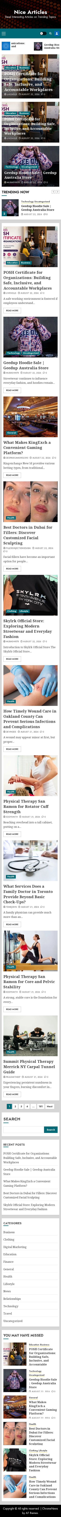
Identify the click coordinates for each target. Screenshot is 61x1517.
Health (10, 517)
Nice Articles (30, 12)
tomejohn (11, 907)
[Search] (50, 33)
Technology (12, 166)
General (11, 432)
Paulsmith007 (13, 1077)
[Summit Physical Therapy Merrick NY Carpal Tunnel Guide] (30, 1035)
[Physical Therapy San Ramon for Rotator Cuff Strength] (30, 775)
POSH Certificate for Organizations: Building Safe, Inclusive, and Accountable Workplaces (28, 81)
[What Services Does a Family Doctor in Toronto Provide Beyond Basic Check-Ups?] (30, 860)
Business (24, 67)
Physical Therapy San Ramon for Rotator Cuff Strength (25, 806)
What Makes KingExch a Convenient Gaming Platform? (27, 447)
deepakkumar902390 (17, 458)
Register (56, 33)
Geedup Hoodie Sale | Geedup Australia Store (30, 175)
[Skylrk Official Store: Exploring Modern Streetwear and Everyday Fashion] (30, 595)
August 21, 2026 (29, 732)
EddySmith (12, 817)
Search (11, 1119)
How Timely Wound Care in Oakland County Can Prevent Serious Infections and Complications (29, 718)
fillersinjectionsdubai (18, 548)
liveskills (12, 94)
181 (41, 1106)
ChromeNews (50, 1509)
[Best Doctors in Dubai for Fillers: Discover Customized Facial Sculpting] (30, 501)
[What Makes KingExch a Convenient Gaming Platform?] (30, 416)
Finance (8, 1262)
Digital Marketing (15, 1247)
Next (50, 1106)
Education (11, 67)
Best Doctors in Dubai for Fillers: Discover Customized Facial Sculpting (27, 535)
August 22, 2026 (30, 94)
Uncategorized (29, 166)
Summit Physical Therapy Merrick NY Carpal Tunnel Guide (29, 1066)
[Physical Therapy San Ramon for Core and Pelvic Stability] (30, 951)
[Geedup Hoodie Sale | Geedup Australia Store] (10, 207)
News (7, 1291)
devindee (11, 732)
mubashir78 (13, 182)
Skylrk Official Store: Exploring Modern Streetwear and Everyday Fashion (27, 628)
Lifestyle (24, 611)
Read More (12, 310)
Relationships (12, 1299)
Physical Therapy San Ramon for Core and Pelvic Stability (29, 981)
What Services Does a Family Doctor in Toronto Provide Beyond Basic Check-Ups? (28, 894)
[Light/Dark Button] (43, 33)
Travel (7, 1313)
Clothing (11, 611)
